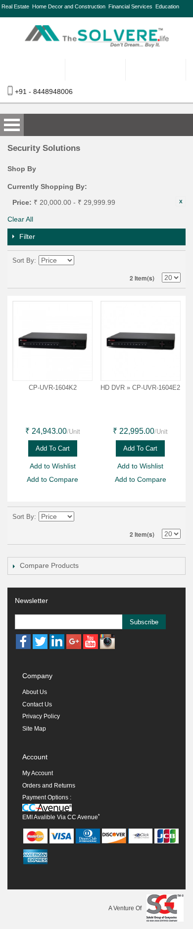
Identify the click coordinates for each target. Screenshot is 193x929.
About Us (34, 692)
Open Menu (12, 125)
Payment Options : (46, 797)
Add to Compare (52, 479)
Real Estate (15, 6)
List (173, 260)
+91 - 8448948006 (44, 91)
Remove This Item (181, 201)
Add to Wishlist (53, 466)
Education (167, 6)
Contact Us (37, 704)
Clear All (20, 219)
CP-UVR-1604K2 (53, 387)
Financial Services (130, 6)
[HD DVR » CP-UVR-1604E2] (140, 341)
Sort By (23, 260)
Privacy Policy (41, 716)
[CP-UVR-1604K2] (52, 341)
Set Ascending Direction (83, 260)
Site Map (34, 728)
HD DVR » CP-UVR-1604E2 (140, 387)
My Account (37, 773)
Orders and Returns (48, 785)
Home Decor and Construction (68, 6)
